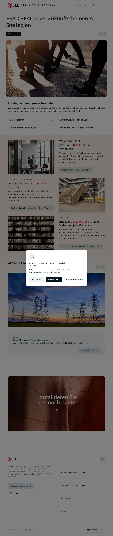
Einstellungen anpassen (75, 279)
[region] (56, 268)
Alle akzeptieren (53, 279)
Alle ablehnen (36, 279)
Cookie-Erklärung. (54, 272)
